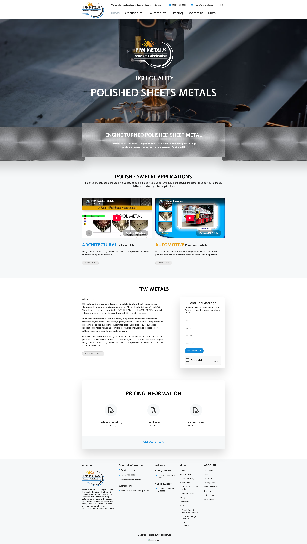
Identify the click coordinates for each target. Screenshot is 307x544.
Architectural (185, 474)
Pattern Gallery (188, 478)
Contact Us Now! (93, 353)
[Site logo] (93, 9)
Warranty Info (210, 499)
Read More (90, 262)
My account (209, 470)
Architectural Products (187, 524)
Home (182, 470)
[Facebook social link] (220, 5)
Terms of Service (211, 487)
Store (182, 506)
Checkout (208, 478)
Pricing (182, 497)
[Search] (223, 13)
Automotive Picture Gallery (190, 488)
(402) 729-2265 (128, 475)
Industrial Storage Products (189, 517)
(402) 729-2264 (179, 5)
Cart (206, 474)
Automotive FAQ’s (189, 493)
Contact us (184, 502)
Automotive (185, 483)
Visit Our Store (152, 442)
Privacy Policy (209, 483)
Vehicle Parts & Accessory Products (190, 511)
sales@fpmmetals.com (203, 5)
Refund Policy (209, 495)
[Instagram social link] (223, 5)
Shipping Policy (210, 491)
